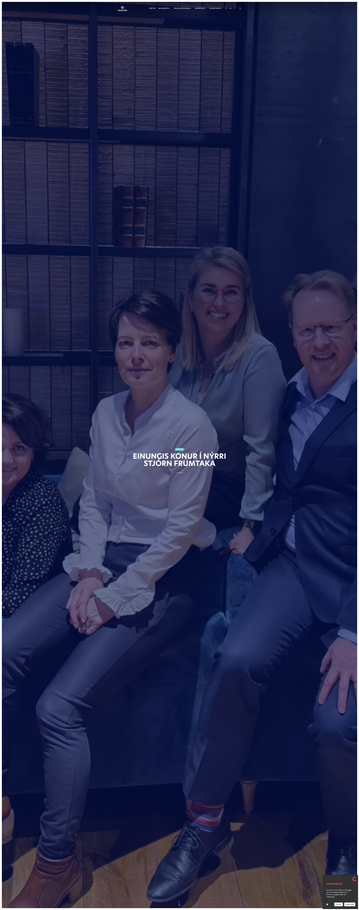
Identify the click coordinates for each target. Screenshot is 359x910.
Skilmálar (338, 904)
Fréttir (179, 449)
